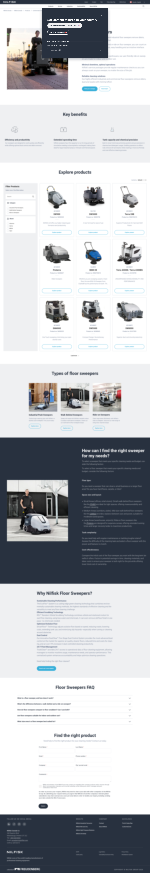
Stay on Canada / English (57, 32)
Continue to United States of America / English (63, 25)
